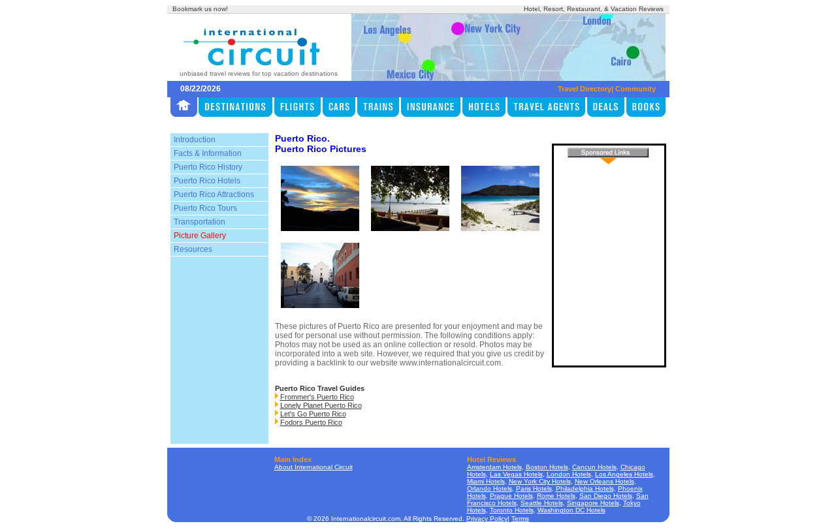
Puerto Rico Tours (205, 208)
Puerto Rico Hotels (207, 180)
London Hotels (569, 474)
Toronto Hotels (512, 510)
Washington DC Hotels (571, 510)
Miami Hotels (486, 481)
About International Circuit (313, 467)
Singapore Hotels (593, 502)
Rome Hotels (556, 495)
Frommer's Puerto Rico (317, 397)
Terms (520, 518)
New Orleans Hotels (604, 481)
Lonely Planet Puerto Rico (321, 405)
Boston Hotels (547, 467)
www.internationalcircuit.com (450, 362)
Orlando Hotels (489, 488)
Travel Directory (584, 89)
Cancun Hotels (594, 467)
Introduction (195, 139)
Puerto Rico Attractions (214, 194)
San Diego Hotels (605, 495)
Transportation (199, 221)
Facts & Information (208, 153)
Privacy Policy (486, 518)
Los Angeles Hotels (624, 474)
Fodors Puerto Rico (311, 422)
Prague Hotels (511, 495)
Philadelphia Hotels (585, 488)
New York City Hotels (540, 481)
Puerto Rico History (208, 167)
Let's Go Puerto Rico (313, 414)
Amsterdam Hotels (494, 467)
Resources (193, 249)
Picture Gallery (200, 235)
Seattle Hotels (542, 502)
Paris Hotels (534, 488)
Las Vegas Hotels (516, 474)
